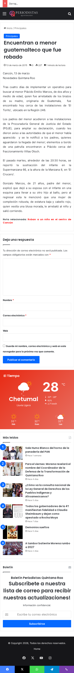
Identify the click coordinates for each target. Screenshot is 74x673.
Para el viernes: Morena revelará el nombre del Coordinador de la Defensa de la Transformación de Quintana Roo (48, 469)
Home (37, 648)
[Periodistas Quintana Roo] (23, 13)
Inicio (9, 28)
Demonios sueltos (37, 527)
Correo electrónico (14, 315)
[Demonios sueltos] (13, 532)
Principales (20, 28)
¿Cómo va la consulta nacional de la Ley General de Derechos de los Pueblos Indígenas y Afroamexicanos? (47, 490)
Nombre (8, 300)
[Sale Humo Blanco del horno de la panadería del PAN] (13, 453)
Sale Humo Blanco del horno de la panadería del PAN (47, 450)
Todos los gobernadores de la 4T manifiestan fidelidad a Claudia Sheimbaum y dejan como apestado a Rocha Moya (47, 511)
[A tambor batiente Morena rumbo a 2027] (13, 548)
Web (5, 330)
